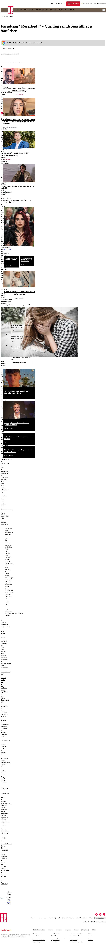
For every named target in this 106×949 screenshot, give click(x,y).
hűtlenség (8, 265)
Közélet (50, 930)
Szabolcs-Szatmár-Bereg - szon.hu (76, 942)
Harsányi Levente (15, 352)
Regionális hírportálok (38, 930)
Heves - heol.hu (54, 942)
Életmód (38, 9)
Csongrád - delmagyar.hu (37, 942)
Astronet (53, 9)
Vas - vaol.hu (90, 935)
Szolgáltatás (85, 930)
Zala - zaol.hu (90, 940)
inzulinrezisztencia (4, 61)
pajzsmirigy (17, 61)
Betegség (10, 16)
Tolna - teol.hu (90, 933)
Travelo (45, 9)
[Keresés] (103, 10)
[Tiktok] (96, 914)
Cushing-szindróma (8, 49)
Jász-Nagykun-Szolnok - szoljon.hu (76, 933)
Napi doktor (62, 9)
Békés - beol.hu (35, 938)
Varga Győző (19, 94)
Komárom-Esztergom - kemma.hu (76, 935)
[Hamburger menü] (4, 10)
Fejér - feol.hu (53, 935)
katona (13, 341)
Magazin (68, 930)
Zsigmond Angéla (8, 455)
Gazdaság (59, 930)
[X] (2, 113)
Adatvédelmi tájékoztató (54, 918)
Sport (31, 9)
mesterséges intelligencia (10, 127)
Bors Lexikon (60, 3)
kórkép (11, 61)
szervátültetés (19, 298)
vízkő (5, 442)
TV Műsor (71, 9)
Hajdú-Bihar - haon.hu (55, 940)
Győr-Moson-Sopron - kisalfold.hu (57, 938)
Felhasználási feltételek (67, 918)
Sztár (26, 9)
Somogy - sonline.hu (73, 940)
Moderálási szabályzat (81, 918)
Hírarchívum (34, 918)
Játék (52, 3)
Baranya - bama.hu (36, 935)
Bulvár (76, 930)
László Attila (7, 159)
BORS (5, 16)
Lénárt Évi (5, 192)
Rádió (93, 930)
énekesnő (6, 253)
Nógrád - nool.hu (73, 938)
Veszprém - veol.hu (91, 938)
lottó (22, 264)
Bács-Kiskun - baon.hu (37, 933)
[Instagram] (100, 914)
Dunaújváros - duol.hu (55, 933)
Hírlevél (91, 918)
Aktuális (19, 9)
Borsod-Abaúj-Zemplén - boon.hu (39, 940)
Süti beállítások (100, 918)
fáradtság (23, 61)
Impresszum (42, 918)
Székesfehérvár (87, 3)
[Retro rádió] (69, 3)
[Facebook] (104, 914)
